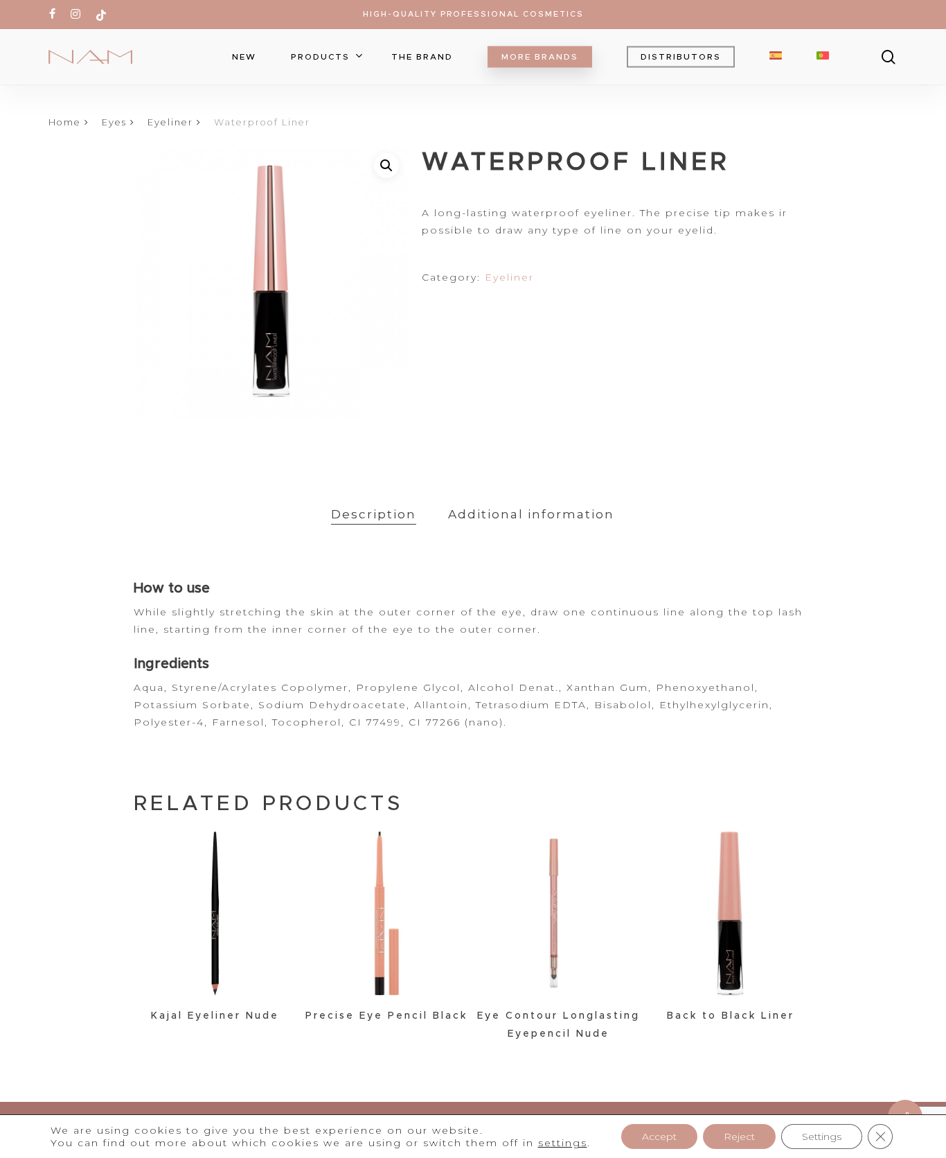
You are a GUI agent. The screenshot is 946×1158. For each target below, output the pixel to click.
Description (373, 514)
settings (562, 1143)
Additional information (531, 514)
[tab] (373, 514)
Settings (821, 1136)
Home (64, 122)
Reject (739, 1136)
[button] (386, 165)
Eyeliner (170, 122)
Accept (659, 1136)
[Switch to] (775, 56)
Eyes (114, 122)
